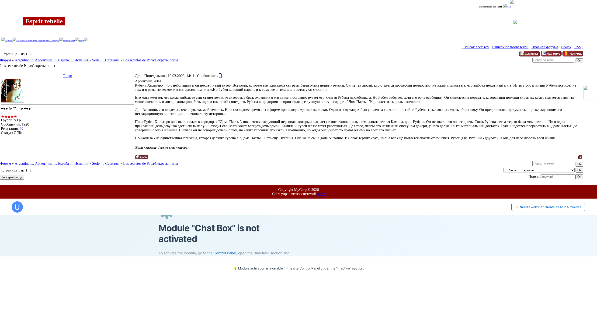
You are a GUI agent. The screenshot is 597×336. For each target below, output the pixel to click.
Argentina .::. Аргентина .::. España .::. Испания (51, 60)
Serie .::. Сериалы (105, 60)
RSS (509, 6)
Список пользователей (510, 47)
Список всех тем (476, 47)
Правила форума (544, 47)
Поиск (566, 47)
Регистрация (69, 40)
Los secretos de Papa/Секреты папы (150, 60)
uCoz (321, 194)
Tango (67, 76)
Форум (5, 60)
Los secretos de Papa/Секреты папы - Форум (37, 40)
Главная (9, 40)
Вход (81, 40)
